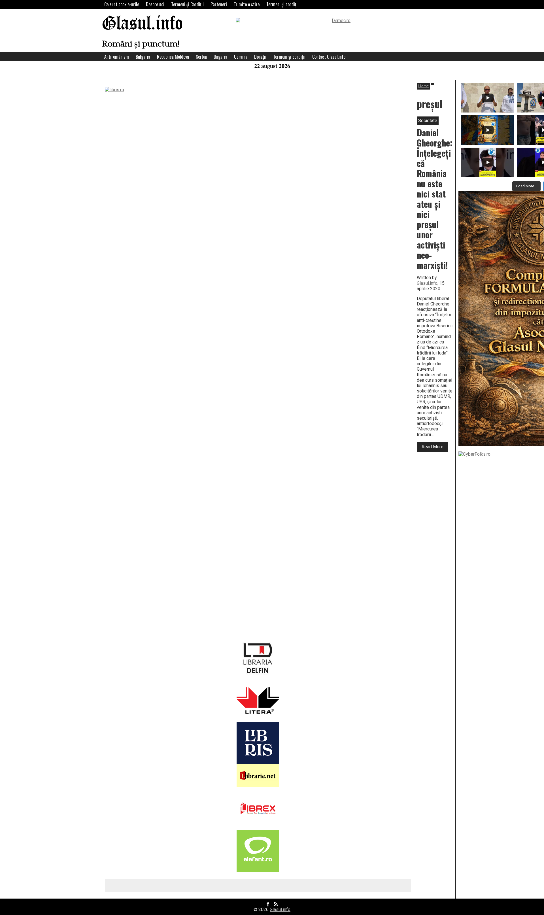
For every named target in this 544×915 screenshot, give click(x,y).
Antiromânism (116, 56)
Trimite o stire (247, 4)
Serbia (201, 56)
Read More (435, 448)
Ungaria (220, 56)
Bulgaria (143, 56)
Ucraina (240, 56)
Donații (260, 56)
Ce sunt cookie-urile (121, 4)
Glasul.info (142, 24)
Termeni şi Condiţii (187, 4)
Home (423, 86)
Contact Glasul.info (328, 56)
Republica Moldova (173, 56)
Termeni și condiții (282, 4)
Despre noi (155, 4)
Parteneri (219, 4)
